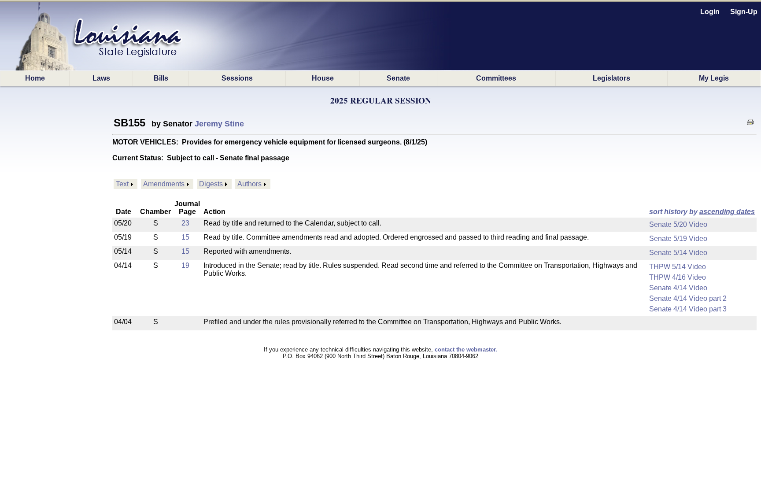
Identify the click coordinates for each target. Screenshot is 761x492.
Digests (211, 184)
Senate (398, 78)
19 (185, 265)
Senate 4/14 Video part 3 (688, 309)
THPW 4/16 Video (677, 277)
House (323, 78)
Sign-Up (743, 11)
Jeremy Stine (219, 123)
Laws (101, 78)
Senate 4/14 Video (678, 288)
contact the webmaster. (466, 349)
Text (122, 184)
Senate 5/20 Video (678, 224)
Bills (161, 78)
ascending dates (727, 211)
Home (35, 78)
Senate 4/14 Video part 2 (688, 298)
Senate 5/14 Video (678, 252)
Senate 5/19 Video (678, 238)
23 (185, 223)
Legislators (611, 78)
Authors (249, 184)
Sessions (237, 78)
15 (185, 237)
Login (710, 11)
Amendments (164, 184)
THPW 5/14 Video (677, 266)
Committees (496, 78)
